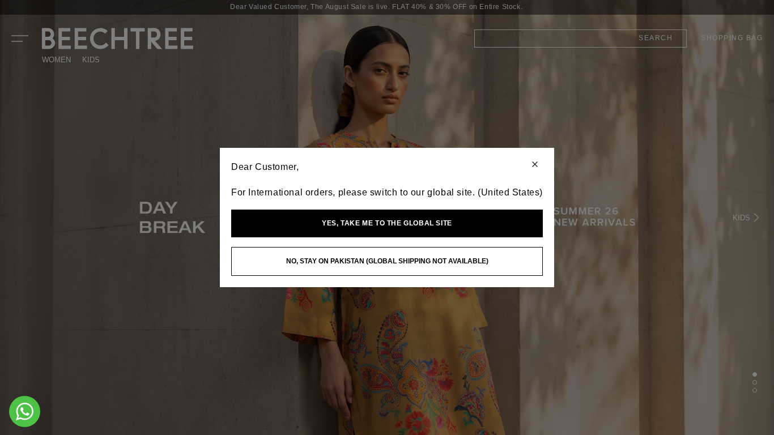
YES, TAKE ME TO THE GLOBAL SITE (387, 223)
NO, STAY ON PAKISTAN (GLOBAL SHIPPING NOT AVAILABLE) (387, 261)
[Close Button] (535, 165)
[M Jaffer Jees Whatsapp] (24, 411)
